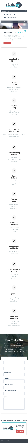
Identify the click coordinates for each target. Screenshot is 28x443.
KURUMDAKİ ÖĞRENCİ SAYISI (10, 390)
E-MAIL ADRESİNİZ (7, 366)
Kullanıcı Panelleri (14, 83)
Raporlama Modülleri (14, 317)
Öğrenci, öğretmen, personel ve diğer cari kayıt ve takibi (13, 112)
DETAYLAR (7, 43)
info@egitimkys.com (11, 17)
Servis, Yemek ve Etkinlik (14, 270)
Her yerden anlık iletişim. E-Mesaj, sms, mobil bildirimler (14, 300)
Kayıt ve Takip (14, 107)
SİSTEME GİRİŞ (5, 11)
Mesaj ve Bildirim (14, 294)
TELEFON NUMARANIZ (8, 372)
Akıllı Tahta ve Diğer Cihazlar (14, 130)
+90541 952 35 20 (10, 15)
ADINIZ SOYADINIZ (8, 360)
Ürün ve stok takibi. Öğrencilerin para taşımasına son (14, 229)
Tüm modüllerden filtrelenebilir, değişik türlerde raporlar (14, 323)
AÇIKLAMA (6, 397)
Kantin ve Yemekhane (14, 224)
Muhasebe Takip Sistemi (14, 153)
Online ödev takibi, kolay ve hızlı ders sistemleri (14, 206)
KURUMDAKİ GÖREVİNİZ (9, 384)
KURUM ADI (6, 378)
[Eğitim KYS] (14, 5)
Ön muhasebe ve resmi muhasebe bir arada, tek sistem (14, 159)
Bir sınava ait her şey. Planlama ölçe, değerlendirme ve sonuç (14, 183)
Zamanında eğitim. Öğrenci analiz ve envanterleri (14, 253)
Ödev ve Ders (14, 200)
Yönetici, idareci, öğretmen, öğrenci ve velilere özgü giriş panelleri (14, 89)
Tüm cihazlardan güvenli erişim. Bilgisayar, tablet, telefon (14, 66)
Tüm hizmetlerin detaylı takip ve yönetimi (14, 276)
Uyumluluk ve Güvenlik (14, 60)
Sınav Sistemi (14, 177)
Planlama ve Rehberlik (14, 247)
